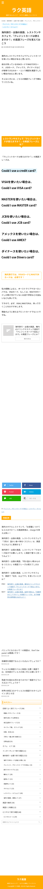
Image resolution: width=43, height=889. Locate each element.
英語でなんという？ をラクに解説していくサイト (21, 883)
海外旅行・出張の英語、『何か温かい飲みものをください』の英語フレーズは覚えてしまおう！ (21, 564)
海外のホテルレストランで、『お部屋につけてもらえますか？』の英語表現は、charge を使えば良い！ (21, 529)
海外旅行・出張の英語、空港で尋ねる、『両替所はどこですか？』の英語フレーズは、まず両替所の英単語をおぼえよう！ (24, 594)
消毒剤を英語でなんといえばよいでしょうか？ (21, 661)
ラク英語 (21, 10)
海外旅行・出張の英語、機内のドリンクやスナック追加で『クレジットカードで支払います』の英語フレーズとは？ (23, 586)
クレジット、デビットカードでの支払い (16, 509)
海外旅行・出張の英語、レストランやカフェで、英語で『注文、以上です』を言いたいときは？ (21, 575)
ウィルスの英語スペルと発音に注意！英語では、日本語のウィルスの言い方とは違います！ (21, 670)
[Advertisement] (21, 112)
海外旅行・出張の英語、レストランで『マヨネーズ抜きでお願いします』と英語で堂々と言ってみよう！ (21, 552)
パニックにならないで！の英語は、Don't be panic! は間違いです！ (20, 651)
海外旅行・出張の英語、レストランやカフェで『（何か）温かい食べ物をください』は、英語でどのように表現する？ (21, 541)
